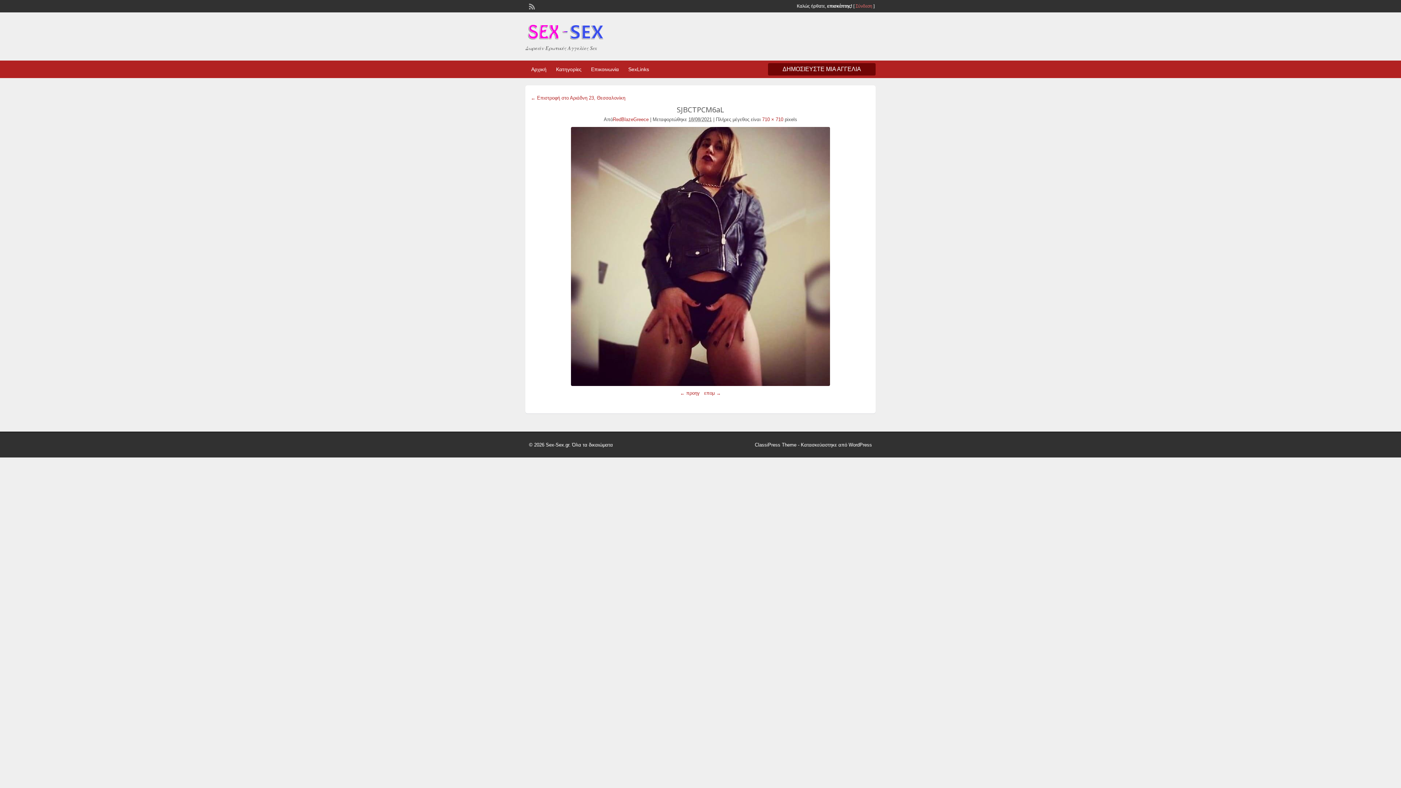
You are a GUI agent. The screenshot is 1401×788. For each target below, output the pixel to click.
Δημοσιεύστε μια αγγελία (822, 69)
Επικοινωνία (605, 69)
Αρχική (539, 69)
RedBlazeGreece (631, 119)
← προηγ (690, 393)
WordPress (860, 445)
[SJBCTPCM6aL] (700, 256)
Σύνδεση (864, 6)
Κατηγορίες (569, 69)
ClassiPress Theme (775, 445)
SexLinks (638, 69)
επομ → (712, 393)
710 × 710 (772, 119)
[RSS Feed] (531, 6)
